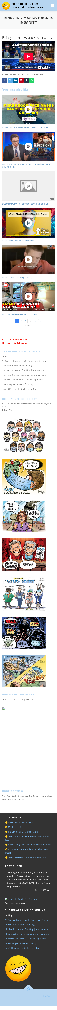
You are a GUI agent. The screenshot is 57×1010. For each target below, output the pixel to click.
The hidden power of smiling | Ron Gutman (23, 370)
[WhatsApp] (31, 80)
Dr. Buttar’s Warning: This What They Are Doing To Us (25, 203)
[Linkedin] (15, 80)
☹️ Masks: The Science (16, 827)
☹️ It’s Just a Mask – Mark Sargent (21, 831)
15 (35, 321)
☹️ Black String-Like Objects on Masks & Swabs (28, 844)
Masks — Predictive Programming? (17, 277)
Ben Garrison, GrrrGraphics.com (18, 699)
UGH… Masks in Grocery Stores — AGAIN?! (20, 314)
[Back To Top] (28, 993)
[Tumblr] (26, 80)
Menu (52, 5)
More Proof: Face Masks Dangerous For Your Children (25, 127)
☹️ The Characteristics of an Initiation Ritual (26, 857)
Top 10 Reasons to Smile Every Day (19, 389)
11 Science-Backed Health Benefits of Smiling (24, 361)
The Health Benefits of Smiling (17, 365)
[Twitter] (10, 80)
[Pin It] (21, 80)
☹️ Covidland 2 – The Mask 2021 (21, 822)
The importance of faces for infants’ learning (24, 374)
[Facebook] (4, 80)
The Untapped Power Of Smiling (18, 384)
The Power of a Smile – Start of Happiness (22, 379)
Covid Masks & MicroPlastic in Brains (18, 240)
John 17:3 (7, 410)
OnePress (47, 999)
